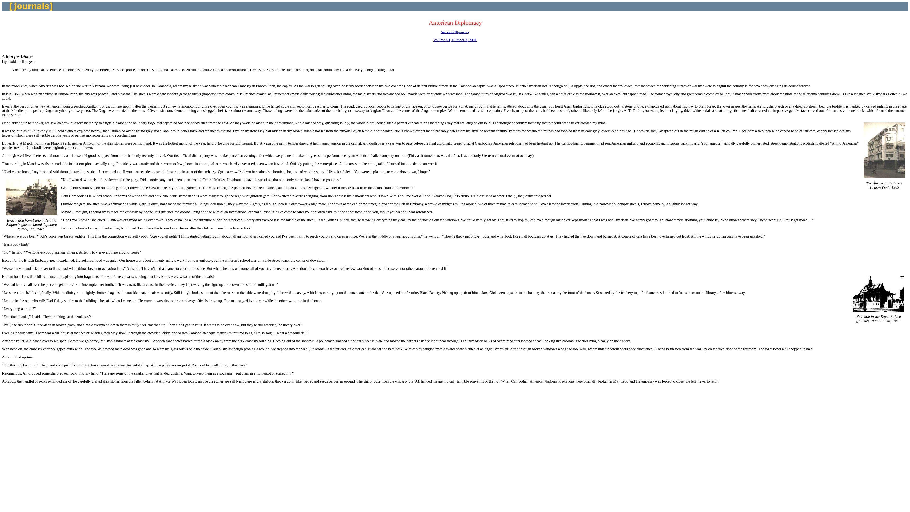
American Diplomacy (455, 32)
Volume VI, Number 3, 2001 (455, 40)
